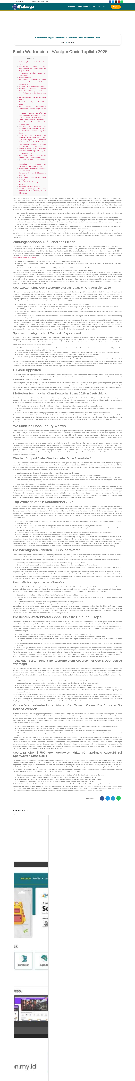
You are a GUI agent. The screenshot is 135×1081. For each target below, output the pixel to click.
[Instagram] (116, 1)
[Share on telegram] (113, 798)
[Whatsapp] (121, 1)
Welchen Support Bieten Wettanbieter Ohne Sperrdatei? (32, 89)
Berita (85, 7)
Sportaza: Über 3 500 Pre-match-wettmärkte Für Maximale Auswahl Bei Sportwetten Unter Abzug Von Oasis (32, 129)
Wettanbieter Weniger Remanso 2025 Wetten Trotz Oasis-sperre (32, 145)
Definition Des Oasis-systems (29, 186)
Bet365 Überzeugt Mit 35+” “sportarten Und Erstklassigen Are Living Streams (32, 191)
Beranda (71, 7)
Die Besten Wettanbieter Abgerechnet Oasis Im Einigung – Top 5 (32, 108)
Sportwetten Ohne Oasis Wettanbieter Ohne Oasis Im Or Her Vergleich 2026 (32, 68)
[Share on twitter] (107, 798)
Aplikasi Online (103, 7)
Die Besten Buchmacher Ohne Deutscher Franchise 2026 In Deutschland (32, 82)
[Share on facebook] (102, 798)
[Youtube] (119, 1)
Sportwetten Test (25, 153)
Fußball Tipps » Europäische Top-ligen (32, 168)
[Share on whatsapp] (118, 798)
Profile (79, 7)
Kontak (92, 7)
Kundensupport (24, 171)
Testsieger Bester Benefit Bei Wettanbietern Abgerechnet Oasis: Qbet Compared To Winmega (32, 115)
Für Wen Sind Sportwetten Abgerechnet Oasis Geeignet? (32, 156)
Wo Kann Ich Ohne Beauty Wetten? (32, 86)
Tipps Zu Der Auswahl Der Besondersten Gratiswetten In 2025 (32, 136)
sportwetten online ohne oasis (24, 258)
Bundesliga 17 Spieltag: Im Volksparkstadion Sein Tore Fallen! (32, 165)
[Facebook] (110, 1)
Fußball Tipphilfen (25, 77)
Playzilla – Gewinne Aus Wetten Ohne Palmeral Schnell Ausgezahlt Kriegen (32, 150)
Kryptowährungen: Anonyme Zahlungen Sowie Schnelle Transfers (32, 141)
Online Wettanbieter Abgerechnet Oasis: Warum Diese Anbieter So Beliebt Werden (32, 122)
